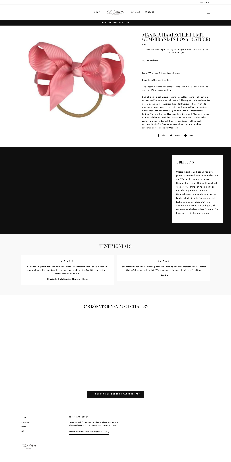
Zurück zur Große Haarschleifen (117, 394)
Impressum (25, 422)
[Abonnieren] (107, 431)
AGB (22, 431)
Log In (162, 50)
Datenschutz (25, 426)
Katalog (136, 12)
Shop (97, 12)
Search (23, 417)
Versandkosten (152, 60)
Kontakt (149, 12)
